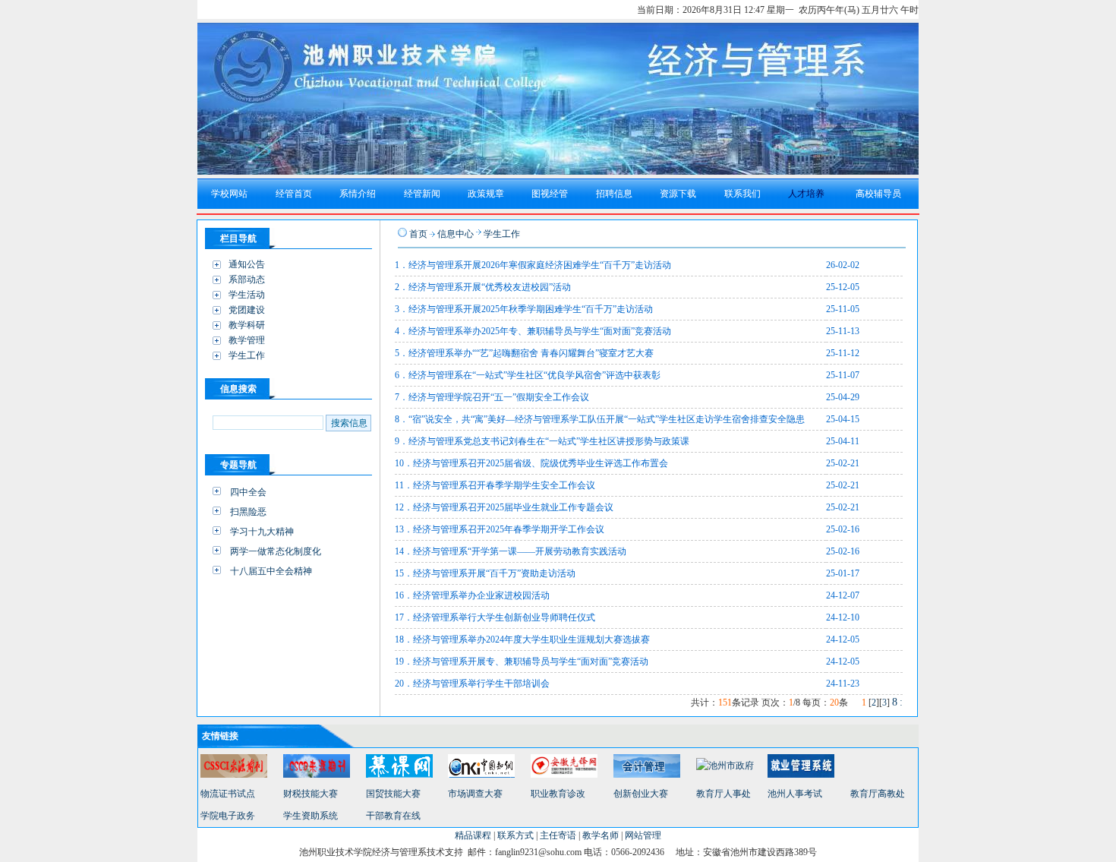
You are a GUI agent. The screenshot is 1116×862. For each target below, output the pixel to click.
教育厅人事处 (723, 793)
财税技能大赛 (310, 793)
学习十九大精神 (262, 531)
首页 (418, 234)
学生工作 (247, 355)
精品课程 (473, 835)
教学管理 (247, 340)
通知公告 (247, 264)
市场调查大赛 (475, 793)
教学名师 (600, 835)
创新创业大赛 (640, 793)
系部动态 (247, 279)
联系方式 (515, 835)
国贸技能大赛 (393, 793)
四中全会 (248, 492)
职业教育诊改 (558, 793)
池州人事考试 (795, 793)
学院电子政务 (227, 815)
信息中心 (455, 234)
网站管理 (643, 835)
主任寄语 (558, 835)
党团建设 (247, 310)
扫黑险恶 (248, 512)
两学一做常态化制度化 (275, 551)
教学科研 (247, 325)
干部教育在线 (393, 815)
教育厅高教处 (877, 793)
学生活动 (247, 294)
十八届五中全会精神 (271, 571)
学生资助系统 (310, 815)
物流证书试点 (227, 793)
